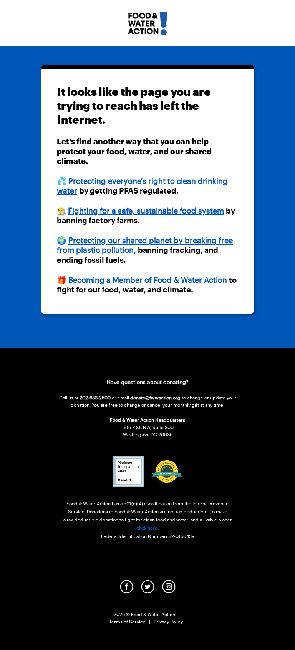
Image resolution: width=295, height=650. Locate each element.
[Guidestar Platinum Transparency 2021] (128, 484)
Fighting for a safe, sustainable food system (146, 210)
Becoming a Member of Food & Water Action (147, 279)
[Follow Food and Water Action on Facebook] (126, 591)
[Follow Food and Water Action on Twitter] (147, 591)
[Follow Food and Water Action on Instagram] (169, 591)
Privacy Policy (168, 621)
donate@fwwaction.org (155, 397)
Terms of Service (127, 621)
